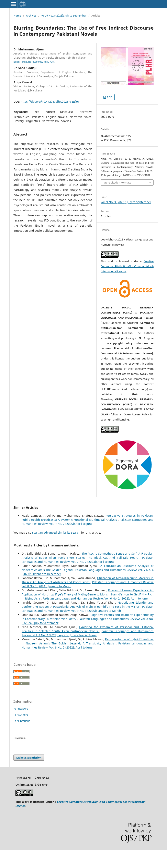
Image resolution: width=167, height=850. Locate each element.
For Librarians (21, 721)
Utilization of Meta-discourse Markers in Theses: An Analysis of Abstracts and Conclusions (88, 580)
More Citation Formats (117, 182)
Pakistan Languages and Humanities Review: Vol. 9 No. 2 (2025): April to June (88, 522)
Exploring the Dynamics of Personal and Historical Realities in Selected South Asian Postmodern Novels (88, 629)
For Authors (20, 714)
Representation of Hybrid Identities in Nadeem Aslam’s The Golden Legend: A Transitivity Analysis (88, 641)
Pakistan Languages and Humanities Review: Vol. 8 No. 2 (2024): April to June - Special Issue (88, 633)
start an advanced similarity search (56, 532)
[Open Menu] (13, 4)
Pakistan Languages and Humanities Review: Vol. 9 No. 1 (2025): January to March (88, 609)
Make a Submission (29, 757)
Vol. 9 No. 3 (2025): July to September (63, 15)
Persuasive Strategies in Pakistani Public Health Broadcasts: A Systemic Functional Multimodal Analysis (88, 518)
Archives (31, 15)
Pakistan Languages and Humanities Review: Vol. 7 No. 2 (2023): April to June (88, 560)
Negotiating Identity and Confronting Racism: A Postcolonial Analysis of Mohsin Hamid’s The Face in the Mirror (88, 605)
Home (17, 15)
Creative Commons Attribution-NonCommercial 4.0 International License (127, 266)
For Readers (20, 708)
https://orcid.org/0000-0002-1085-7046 (34, 61)
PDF (109, 97)
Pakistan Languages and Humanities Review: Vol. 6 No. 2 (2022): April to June (95, 598)
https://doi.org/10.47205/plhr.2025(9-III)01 (50, 101)
